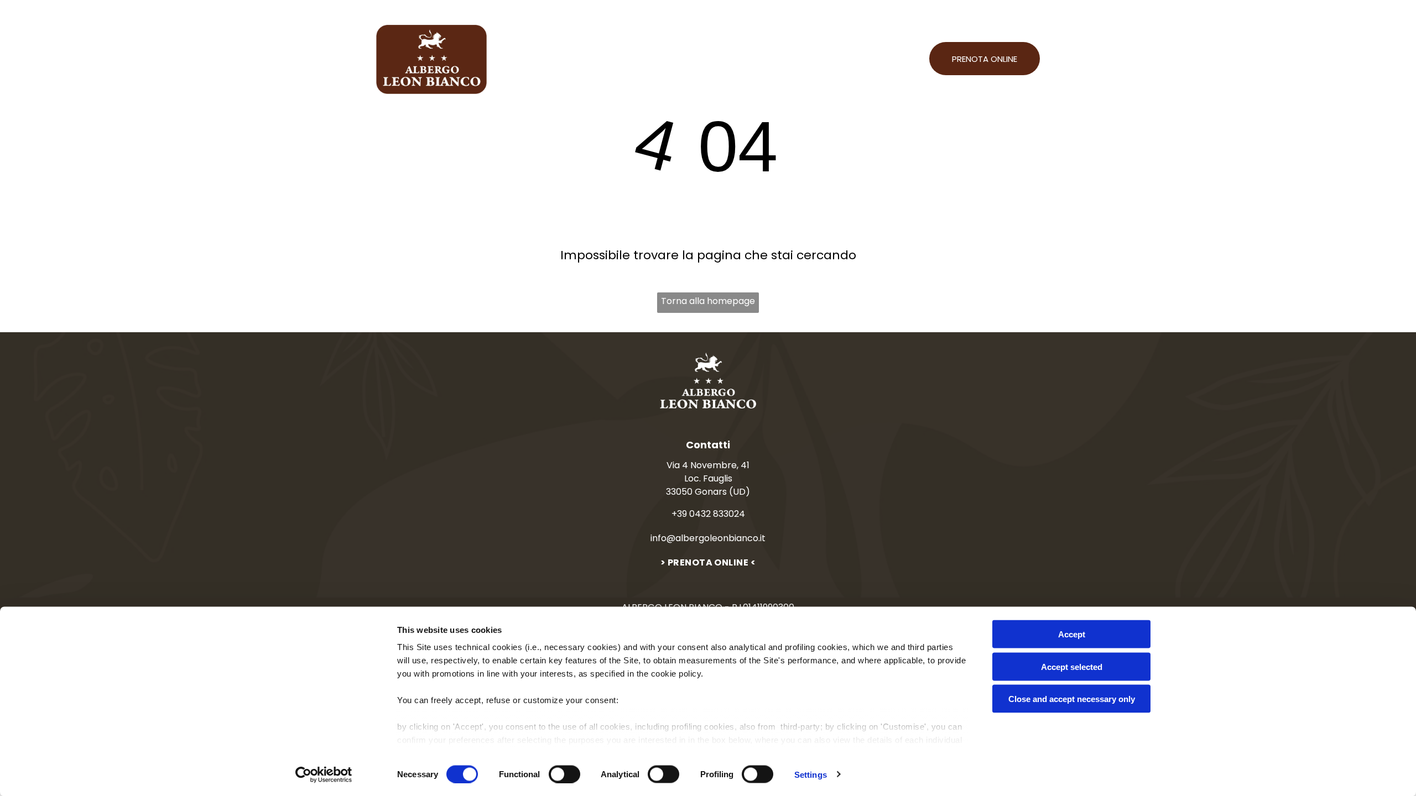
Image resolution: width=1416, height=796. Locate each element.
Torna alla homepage (708, 301)
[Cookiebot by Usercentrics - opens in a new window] (323, 774)
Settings (810, 774)
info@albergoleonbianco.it (708, 538)
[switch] (564, 774)
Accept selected (1071, 666)
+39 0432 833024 (708, 513)
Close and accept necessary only (1071, 699)
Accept (1071, 634)
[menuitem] (533, 59)
